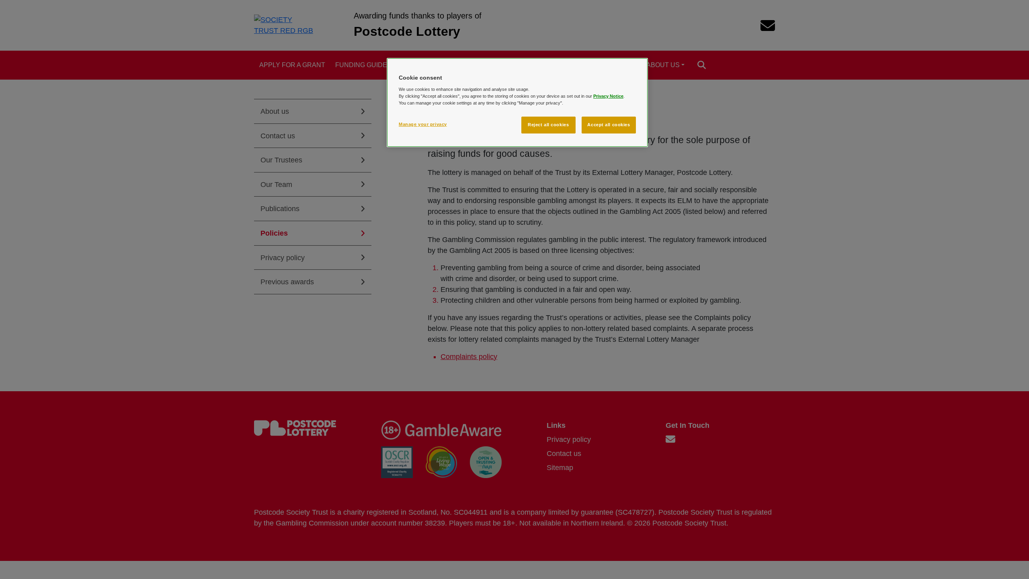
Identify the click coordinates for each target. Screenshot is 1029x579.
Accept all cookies (608, 124)
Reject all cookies (548, 124)
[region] (517, 102)
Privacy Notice (608, 96)
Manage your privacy (423, 124)
